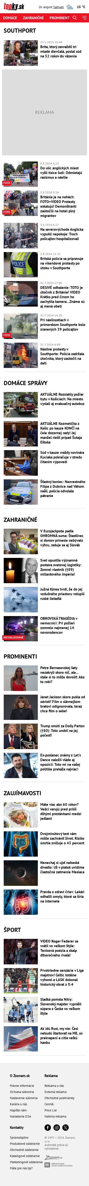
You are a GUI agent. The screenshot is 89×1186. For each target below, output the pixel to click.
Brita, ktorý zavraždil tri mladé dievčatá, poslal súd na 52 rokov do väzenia (60, 51)
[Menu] (84, 17)
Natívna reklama (55, 1116)
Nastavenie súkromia (24, 1098)
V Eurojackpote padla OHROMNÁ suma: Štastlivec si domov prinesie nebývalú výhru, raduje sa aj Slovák (62, 538)
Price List (50, 1110)
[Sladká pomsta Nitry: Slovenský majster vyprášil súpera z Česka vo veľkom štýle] (21, 1010)
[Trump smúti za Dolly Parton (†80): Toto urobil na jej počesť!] (21, 736)
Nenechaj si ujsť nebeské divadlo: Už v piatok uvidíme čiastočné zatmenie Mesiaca (62, 867)
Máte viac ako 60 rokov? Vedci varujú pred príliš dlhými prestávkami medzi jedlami (60, 811)
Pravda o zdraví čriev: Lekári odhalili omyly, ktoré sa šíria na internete (62, 896)
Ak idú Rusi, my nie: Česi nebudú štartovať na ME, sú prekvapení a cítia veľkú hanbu (61, 1035)
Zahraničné (33, 17)
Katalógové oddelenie (25, 1156)
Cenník (49, 1104)
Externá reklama (55, 1092)
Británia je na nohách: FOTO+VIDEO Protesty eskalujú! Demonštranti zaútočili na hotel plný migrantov (58, 206)
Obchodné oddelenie (24, 1150)
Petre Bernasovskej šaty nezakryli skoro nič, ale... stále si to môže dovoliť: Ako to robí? (62, 674)
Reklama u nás (54, 1086)
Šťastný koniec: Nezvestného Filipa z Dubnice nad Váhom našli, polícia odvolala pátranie (62, 488)
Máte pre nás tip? (21, 1168)
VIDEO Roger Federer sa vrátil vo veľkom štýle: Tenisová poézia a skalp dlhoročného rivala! (59, 948)
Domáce (10, 17)
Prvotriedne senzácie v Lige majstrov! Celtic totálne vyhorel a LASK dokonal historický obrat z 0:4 (62, 977)
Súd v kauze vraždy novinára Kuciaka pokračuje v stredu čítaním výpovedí (62, 457)
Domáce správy (25, 383)
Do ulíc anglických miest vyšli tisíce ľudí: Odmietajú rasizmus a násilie (61, 173)
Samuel (58, 7)
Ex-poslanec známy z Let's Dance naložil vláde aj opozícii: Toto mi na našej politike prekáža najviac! (60, 762)
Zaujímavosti (22, 793)
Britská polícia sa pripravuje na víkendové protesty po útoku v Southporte (61, 263)
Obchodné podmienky (59, 1098)
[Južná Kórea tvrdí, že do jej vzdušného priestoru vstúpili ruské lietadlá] (21, 599)
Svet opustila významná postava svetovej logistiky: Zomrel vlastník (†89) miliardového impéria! (60, 567)
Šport (12, 930)
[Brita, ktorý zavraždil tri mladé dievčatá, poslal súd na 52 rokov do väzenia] (21, 53)
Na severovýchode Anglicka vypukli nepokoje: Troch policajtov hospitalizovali (61, 234)
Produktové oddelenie (25, 1144)
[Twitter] (65, 1128)
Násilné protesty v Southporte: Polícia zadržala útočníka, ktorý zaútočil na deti (62, 356)
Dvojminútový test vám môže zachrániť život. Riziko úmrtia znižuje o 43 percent (62, 838)
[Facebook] (47, 1128)
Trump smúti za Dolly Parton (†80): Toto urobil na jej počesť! (62, 731)
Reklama (51, 1075)
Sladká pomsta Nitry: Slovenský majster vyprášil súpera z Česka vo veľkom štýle (60, 1006)
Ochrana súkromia (22, 1092)
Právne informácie (22, 1086)
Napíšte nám (18, 1110)
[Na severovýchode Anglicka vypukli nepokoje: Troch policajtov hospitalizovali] (21, 235)
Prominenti (60, 17)
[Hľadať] (74, 17)
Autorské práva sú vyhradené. (56, 1147)
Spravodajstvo (19, 1137)
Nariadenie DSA (20, 1116)
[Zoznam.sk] (53, 1159)
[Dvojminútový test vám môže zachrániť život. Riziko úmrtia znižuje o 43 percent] (21, 844)
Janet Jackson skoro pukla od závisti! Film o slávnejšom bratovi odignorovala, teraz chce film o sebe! (62, 704)
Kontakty (16, 1127)
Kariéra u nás (18, 1104)
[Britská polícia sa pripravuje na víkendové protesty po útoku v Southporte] (21, 265)
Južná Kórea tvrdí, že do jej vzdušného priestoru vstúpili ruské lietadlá (62, 594)
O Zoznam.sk (20, 1075)
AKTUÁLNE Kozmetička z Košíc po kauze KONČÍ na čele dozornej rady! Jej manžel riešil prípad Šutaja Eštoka (61, 433)
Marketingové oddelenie (26, 1162)
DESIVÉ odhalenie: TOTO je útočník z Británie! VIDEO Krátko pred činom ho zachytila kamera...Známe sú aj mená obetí (62, 297)
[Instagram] (56, 1128)
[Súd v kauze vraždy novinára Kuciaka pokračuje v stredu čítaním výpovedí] (21, 463)
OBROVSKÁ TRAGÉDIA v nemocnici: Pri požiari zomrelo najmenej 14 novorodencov (58, 625)
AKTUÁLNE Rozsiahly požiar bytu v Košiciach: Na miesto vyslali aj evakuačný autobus (62, 399)
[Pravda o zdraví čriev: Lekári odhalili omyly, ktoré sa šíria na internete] (21, 902)
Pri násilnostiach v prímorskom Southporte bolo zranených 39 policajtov (62, 325)
